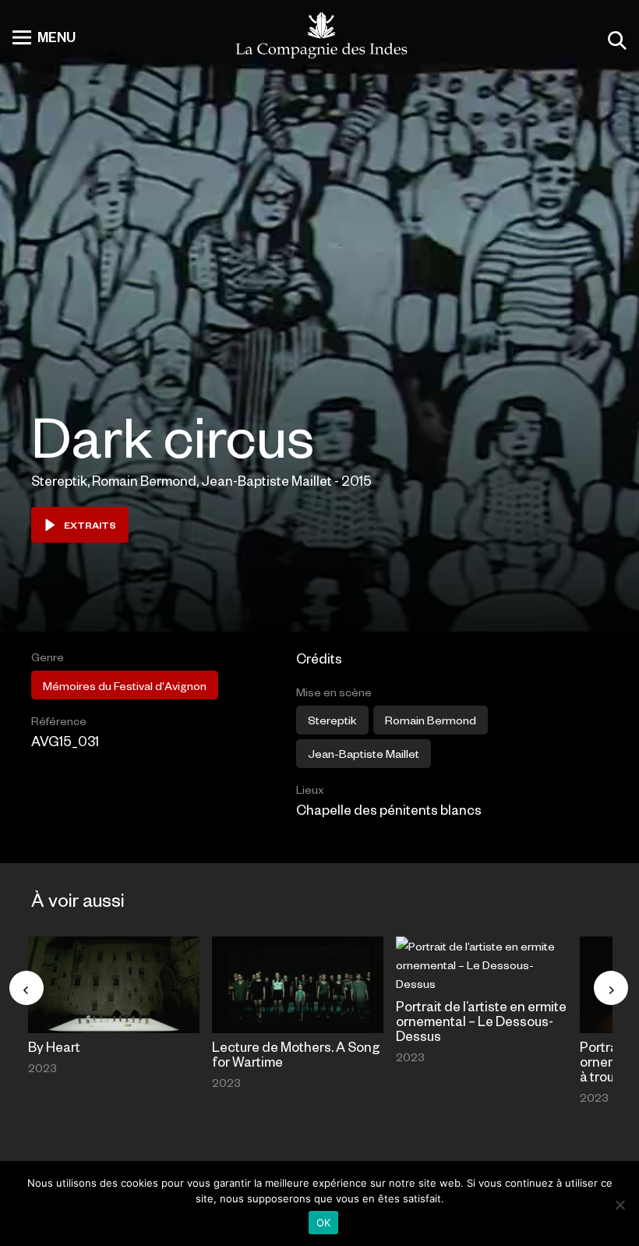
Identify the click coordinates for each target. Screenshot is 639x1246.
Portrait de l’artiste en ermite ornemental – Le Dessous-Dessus (481, 1020)
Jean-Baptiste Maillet (363, 753)
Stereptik (332, 720)
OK (323, 1222)
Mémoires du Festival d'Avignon (125, 685)
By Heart (54, 1046)
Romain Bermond (430, 720)
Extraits (90, 525)
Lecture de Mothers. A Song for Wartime (296, 1054)
